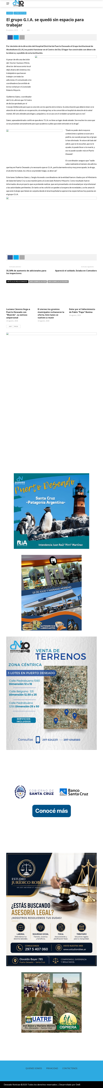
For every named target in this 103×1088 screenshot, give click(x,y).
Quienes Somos (34, 1068)
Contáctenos (69, 1068)
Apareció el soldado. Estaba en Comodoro (76, 270)
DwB (78, 1084)
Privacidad (52, 1068)
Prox (16, 326)
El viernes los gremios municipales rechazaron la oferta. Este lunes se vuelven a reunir (51, 313)
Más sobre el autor (38, 281)
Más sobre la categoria (58, 281)
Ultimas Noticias (20, 13)
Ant (10, 326)
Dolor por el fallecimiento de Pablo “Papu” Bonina (82, 310)
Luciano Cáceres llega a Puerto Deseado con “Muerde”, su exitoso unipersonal (18, 313)
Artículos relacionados (17, 281)
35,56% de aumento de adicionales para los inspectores (26, 272)
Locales (9, 13)
